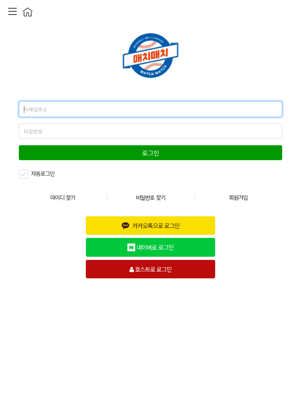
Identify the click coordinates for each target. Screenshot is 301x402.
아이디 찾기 (62, 197)
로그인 (151, 152)
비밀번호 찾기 (150, 197)
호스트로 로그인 (153, 269)
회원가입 (238, 197)
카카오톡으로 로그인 (156, 225)
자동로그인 (42, 173)
